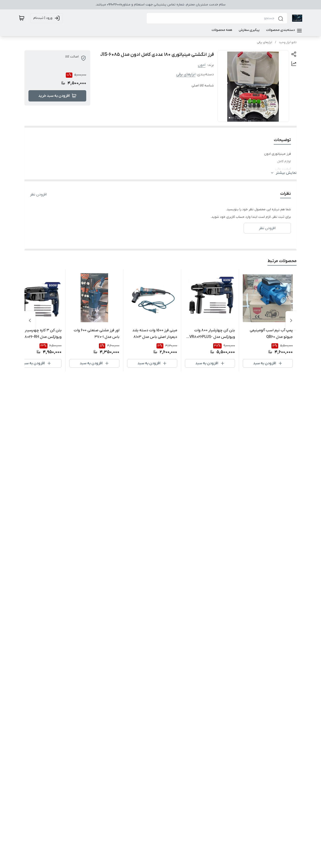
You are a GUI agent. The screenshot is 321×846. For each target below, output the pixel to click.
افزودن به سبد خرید (54, 95)
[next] (29, 320)
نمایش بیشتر (286, 172)
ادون (201, 65)
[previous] (291, 320)
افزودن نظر (38, 194)
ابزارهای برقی (264, 42)
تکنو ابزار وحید (288, 42)
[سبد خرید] (21, 18)
